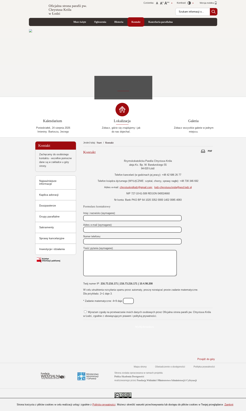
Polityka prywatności (204, 366)
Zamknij (228, 404)
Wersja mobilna (207, 3)
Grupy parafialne (49, 216)
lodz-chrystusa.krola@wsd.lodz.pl (173, 187)
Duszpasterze (47, 205)
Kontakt (135, 21)
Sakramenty (46, 227)
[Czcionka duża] (167, 3)
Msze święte (79, 21)
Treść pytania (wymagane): (98, 248)
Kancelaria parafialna (160, 21)
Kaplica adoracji (48, 194)
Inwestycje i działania (52, 249)
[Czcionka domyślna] (157, 3)
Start (99, 142)
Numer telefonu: (92, 236)
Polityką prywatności (104, 404)
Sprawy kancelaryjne (51, 238)
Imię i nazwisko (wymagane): (99, 213)
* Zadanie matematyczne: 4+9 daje (103, 300)
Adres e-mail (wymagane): (97, 224)
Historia (118, 21)
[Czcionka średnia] (161, 3)
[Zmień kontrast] (189, 3)
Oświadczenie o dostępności (170, 366)
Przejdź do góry (206, 359)
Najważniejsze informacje (48, 182)
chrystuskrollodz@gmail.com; (136, 187)
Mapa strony (140, 366)
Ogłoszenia (100, 21)
